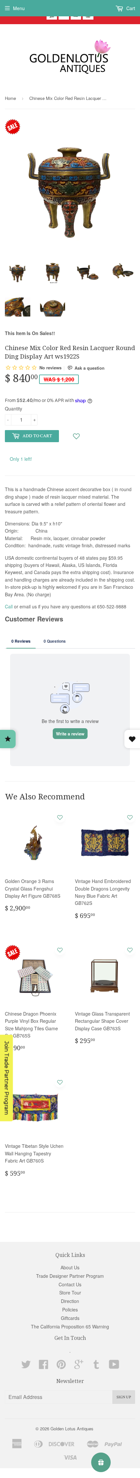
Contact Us (70, 1284)
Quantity (13, 408)
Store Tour (70, 1292)
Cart (130, 8)
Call (9, 606)
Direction (70, 1301)
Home (10, 98)
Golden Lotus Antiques (71, 1428)
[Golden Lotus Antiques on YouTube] (114, 1366)
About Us (70, 1267)
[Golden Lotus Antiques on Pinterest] (61, 1366)
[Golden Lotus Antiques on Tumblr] (96, 1366)
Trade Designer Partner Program (70, 1276)
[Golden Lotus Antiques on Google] (79, 1366)
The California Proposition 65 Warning (70, 1326)
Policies (70, 1309)
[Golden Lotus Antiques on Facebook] (44, 1366)
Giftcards (70, 1318)
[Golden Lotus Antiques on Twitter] (26, 1366)
